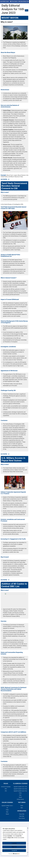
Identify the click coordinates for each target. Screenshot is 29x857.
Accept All (14, 850)
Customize (14, 843)
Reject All (14, 846)
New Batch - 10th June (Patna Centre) (15, 1)
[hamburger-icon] (26, 10)
